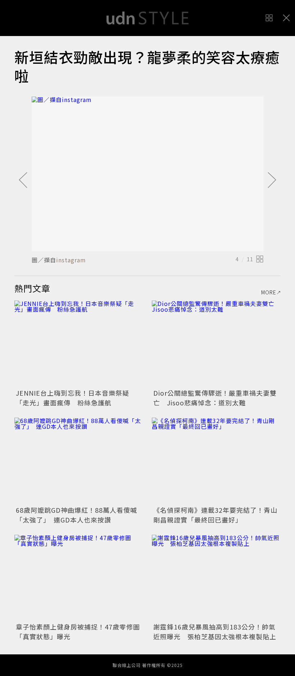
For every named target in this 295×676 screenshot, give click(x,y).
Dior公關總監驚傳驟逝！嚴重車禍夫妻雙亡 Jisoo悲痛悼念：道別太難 (215, 397)
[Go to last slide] (23, 180)
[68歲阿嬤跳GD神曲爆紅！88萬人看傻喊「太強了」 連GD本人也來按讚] (78, 461)
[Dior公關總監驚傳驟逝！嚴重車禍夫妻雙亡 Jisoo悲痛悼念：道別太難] (216, 344)
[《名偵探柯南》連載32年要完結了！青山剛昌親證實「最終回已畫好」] (216, 461)
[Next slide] (272, 180)
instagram (71, 259)
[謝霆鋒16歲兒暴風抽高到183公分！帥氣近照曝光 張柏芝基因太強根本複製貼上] (216, 578)
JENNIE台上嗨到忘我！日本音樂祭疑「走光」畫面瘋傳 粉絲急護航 (72, 397)
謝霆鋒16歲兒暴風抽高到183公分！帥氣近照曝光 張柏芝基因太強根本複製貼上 (214, 631)
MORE (268, 292)
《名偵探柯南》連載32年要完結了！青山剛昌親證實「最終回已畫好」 (215, 514)
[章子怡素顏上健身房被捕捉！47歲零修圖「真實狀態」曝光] (78, 578)
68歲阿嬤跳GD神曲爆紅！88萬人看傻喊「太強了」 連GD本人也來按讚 (76, 514)
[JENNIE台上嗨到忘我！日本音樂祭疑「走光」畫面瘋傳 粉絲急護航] (78, 344)
